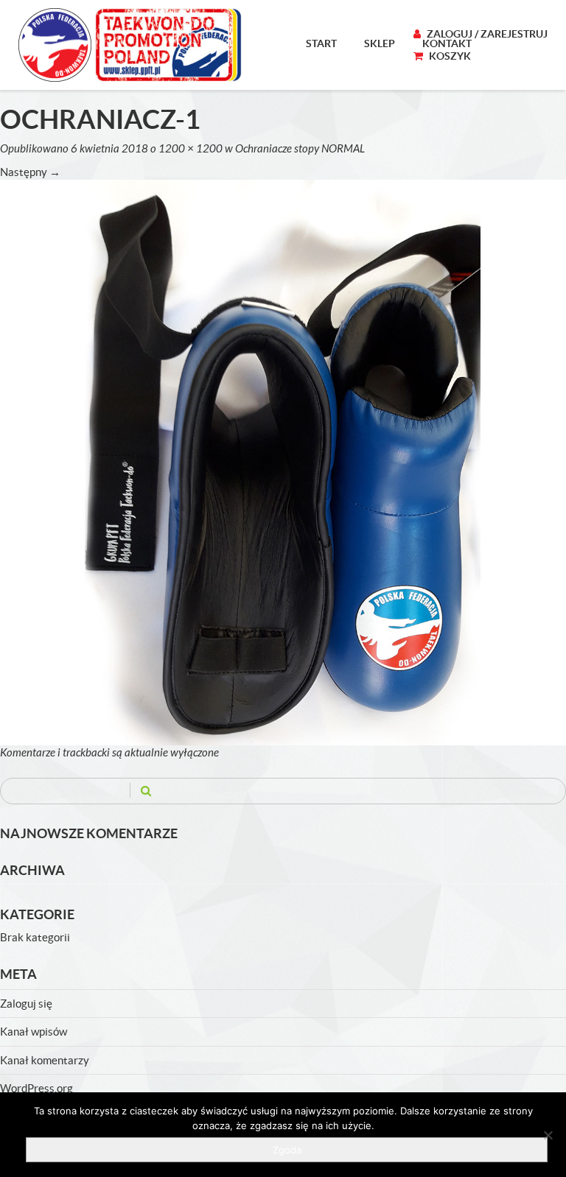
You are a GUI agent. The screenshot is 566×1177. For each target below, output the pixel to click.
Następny (30, 172)
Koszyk (449, 56)
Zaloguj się (26, 1003)
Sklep (379, 43)
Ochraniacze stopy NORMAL (300, 148)
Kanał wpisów (33, 1031)
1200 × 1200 (190, 148)
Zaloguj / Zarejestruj (486, 34)
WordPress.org (36, 1088)
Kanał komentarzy (44, 1060)
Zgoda (287, 1150)
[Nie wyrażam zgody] (547, 1135)
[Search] (146, 791)
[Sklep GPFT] (130, 45)
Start (321, 43)
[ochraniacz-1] (283, 461)
